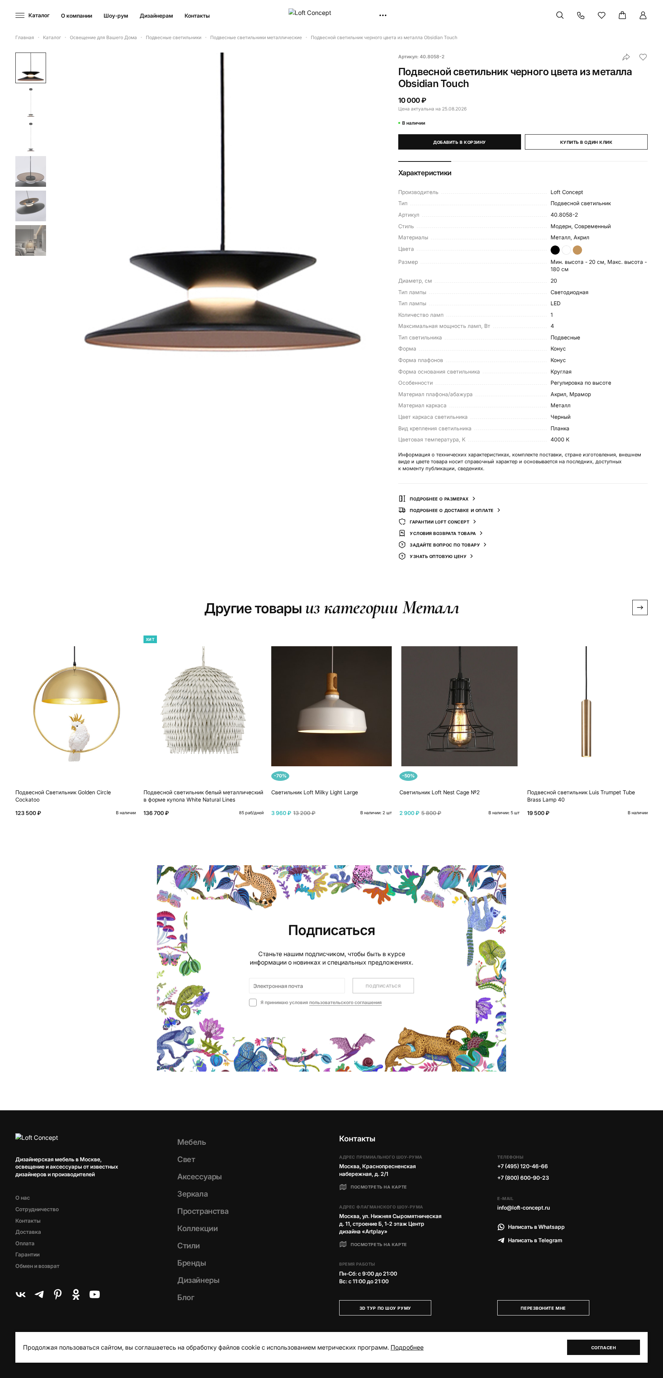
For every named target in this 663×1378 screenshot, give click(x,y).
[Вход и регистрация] (643, 15)
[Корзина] (622, 15)
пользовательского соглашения (345, 1002)
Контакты (197, 15)
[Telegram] (39, 1294)
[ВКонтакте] (20, 1294)
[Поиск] (560, 15)
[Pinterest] (57, 1294)
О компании (76, 15)
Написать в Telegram (535, 1240)
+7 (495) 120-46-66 (522, 1166)
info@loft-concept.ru (523, 1207)
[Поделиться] (626, 57)
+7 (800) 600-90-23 (523, 1177)
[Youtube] (94, 1294)
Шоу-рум (116, 15)
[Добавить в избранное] (643, 57)
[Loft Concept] (331, 15)
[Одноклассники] (76, 1294)
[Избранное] (601, 15)
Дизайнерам (156, 15)
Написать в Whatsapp (536, 1226)
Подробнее (407, 1347)
